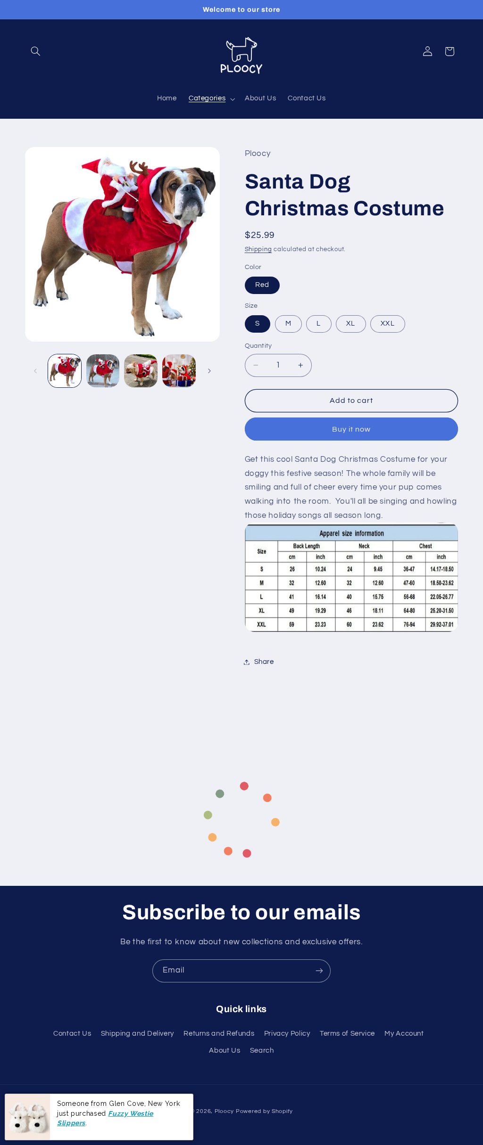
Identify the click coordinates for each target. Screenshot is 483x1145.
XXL (387, 323)
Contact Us (72, 1033)
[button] (36, 51)
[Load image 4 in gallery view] (178, 370)
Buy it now (351, 429)
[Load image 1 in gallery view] (64, 370)
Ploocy (224, 1111)
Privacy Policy (287, 1033)
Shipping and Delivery (137, 1033)
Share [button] (264, 661)
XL (350, 323)
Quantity (258, 346)
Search (262, 1050)
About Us (224, 1050)
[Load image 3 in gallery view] (140, 370)
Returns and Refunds (218, 1033)
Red (262, 284)
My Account (404, 1033)
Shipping (258, 249)
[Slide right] (209, 370)
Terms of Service (347, 1033)
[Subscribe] (319, 970)
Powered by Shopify (264, 1111)
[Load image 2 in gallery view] (102, 370)
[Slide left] (35, 370)
